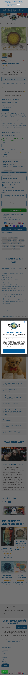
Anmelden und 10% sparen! (14, 351)
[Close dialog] (25, 322)
